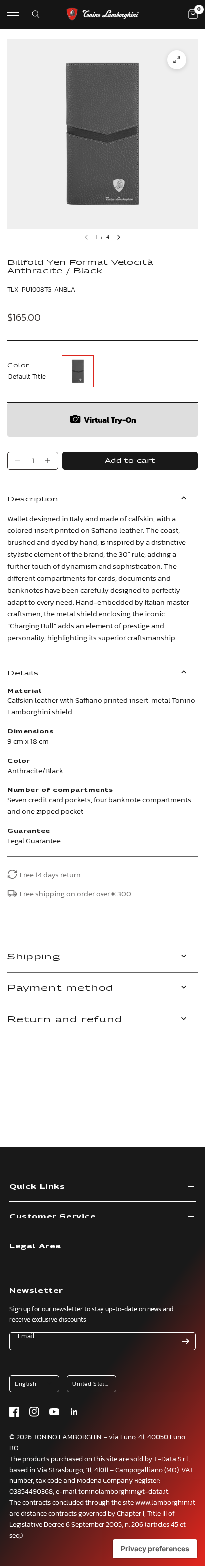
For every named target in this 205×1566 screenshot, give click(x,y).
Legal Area (35, 1246)
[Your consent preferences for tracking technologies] (155, 1548)
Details (22, 673)
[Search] (29, 14)
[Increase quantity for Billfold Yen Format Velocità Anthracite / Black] (48, 460)
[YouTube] (54, 1412)
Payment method (60, 988)
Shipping (33, 956)
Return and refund (64, 1019)
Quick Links (37, 1186)
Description (32, 499)
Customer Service (52, 1216)
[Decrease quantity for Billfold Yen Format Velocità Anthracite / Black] (18, 460)
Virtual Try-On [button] (110, 420)
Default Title (78, 371)
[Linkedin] (74, 1412)
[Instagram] (34, 1412)
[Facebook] (14, 1412)
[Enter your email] (186, 1341)
